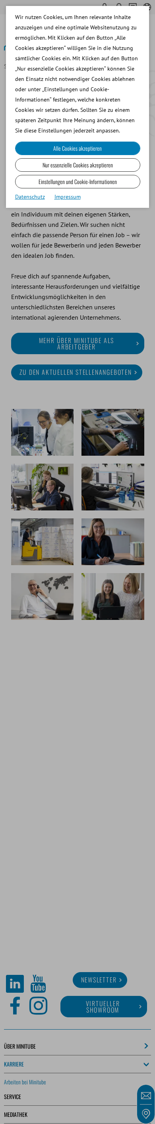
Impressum (67, 196)
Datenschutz (30, 196)
